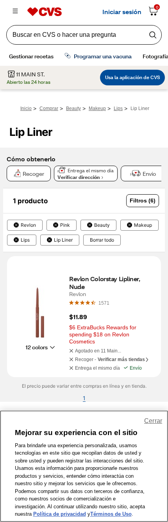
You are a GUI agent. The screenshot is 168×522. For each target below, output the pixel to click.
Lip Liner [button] (63, 240)
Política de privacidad (59, 514)
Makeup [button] (143, 225)
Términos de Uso (111, 514)
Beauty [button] (102, 225)
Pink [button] (65, 225)
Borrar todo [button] (102, 240)
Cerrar (153, 420)
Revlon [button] (28, 225)
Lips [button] (25, 240)
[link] (104, 303)
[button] (142, 200)
